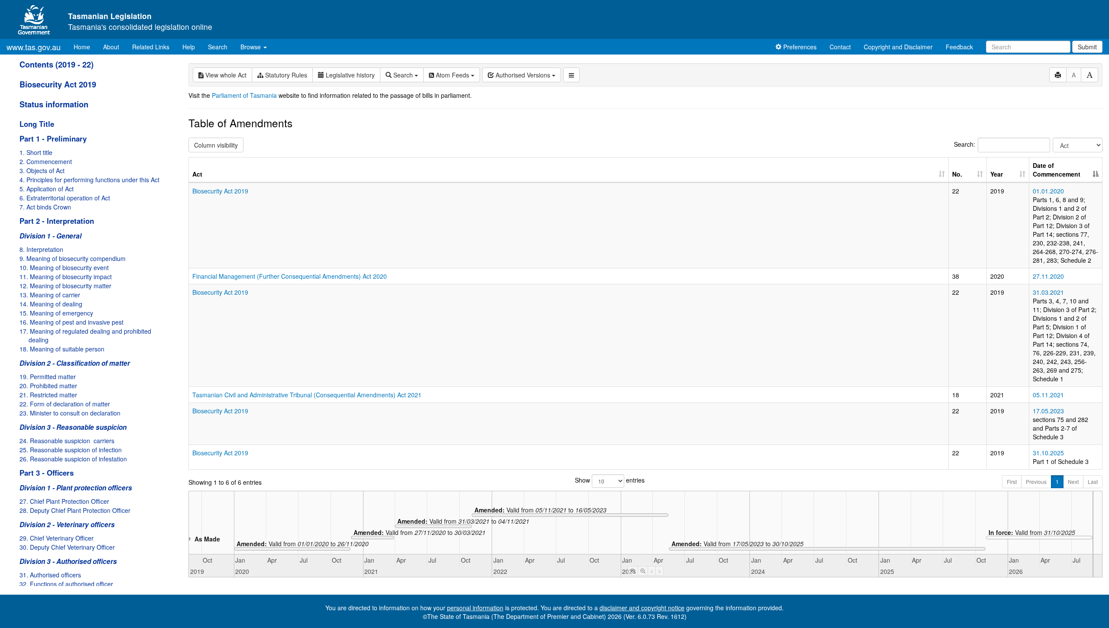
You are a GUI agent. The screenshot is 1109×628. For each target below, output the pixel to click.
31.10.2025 (1048, 452)
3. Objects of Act (42, 170)
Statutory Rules (285, 75)
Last (1093, 481)
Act (197, 174)
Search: (964, 144)
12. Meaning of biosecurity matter (65, 285)
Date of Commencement (1056, 169)
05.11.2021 (1048, 394)
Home (85, 46)
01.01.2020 (1048, 191)
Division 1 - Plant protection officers (75, 488)
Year (996, 174)
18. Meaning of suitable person (61, 349)
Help (188, 46)
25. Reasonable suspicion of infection (70, 449)
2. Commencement (45, 161)
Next (1073, 481)
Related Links (150, 46)
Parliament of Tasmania (244, 95)
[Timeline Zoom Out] (643, 571)
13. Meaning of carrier (49, 294)
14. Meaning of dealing (50, 304)
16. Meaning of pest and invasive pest (71, 322)
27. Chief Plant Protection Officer (64, 501)
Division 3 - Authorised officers (68, 561)
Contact (840, 46)
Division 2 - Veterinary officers (67, 524)
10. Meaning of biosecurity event (64, 267)
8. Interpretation (41, 249)
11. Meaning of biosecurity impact (65, 276)
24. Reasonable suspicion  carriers (66, 440)
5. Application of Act (46, 188)
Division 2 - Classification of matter (74, 363)
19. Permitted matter (47, 376)
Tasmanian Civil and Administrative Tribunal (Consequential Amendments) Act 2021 (307, 394)
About (111, 46)
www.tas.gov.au (33, 46)
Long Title (36, 124)
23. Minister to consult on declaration (69, 413)
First (1012, 481)
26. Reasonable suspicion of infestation (73, 458)
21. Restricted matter (48, 394)
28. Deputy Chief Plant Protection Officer (74, 510)
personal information (475, 607)
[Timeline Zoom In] (633, 571)
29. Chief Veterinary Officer (56, 538)
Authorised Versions (523, 75)
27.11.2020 (1048, 276)
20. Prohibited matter (48, 385)
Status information (53, 104)
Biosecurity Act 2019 (57, 84)
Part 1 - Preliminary (53, 138)
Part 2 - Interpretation (56, 221)
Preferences (799, 46)
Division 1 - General (50, 236)
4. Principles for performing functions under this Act (89, 179)
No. (957, 174)
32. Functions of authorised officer (66, 584)
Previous (1036, 481)
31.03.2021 (1048, 292)
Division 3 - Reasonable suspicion (72, 427)
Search (217, 46)
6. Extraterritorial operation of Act (64, 197)
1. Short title (35, 152)
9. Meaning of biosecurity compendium (72, 258)
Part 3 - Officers (46, 472)
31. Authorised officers (50, 574)
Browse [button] (251, 46)
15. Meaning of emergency (56, 313)
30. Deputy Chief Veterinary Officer (67, 547)
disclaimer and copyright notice (642, 607)
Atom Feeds (452, 75)
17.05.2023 (1048, 410)
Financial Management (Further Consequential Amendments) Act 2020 (289, 276)
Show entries (610, 480)
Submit (1087, 46)
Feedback (959, 46)
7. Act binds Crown (45, 207)
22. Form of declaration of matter (64, 403)
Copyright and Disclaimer (898, 46)
